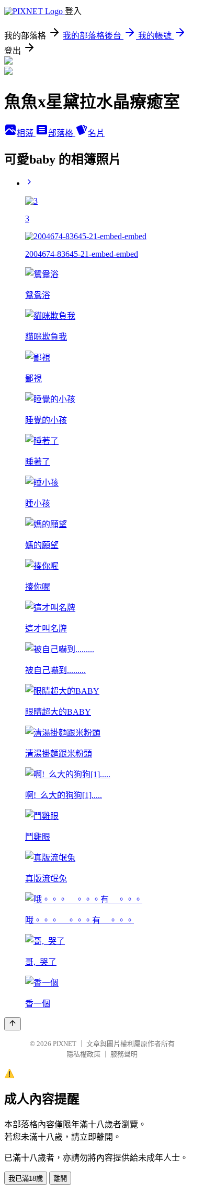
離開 (60, 1178)
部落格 (61, 133)
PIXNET (64, 1044)
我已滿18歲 (25, 1178)
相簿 (26, 133)
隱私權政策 (83, 1054)
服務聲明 (124, 1054)
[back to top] (12, 1023)
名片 (96, 133)
